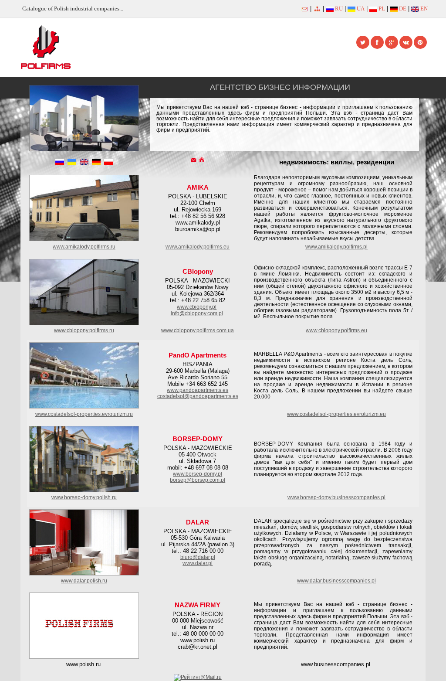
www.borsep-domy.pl (197, 474)
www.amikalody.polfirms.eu (198, 247)
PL (381, 8)
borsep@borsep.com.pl (197, 480)
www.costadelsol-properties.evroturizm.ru (84, 414)
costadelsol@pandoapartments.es (197, 396)
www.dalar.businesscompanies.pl (336, 581)
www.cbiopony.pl (196, 307)
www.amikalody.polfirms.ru (84, 247)
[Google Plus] (391, 42)
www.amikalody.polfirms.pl (336, 247)
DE (402, 8)
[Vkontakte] (405, 42)
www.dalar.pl (197, 563)
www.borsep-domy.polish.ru (84, 497)
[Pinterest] (420, 42)
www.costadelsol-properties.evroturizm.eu (336, 414)
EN (423, 8)
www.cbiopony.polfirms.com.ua (197, 330)
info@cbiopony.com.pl (197, 313)
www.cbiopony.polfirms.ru (84, 330)
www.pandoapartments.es (197, 390)
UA (360, 8)
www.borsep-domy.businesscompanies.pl (336, 497)
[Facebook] (377, 42)
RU (338, 8)
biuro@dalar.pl (197, 557)
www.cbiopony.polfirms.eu (336, 330)
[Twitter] (362, 42)
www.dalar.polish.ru (84, 581)
